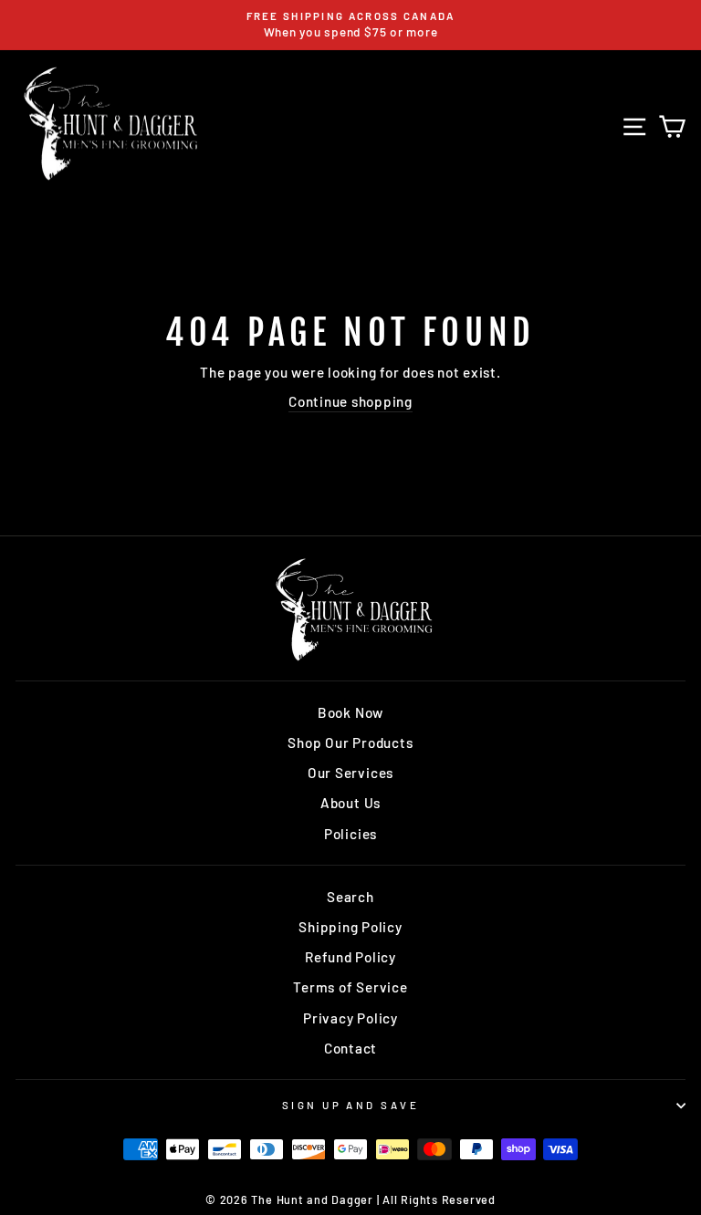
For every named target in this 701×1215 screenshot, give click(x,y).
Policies (350, 834)
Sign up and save (350, 1105)
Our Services (350, 772)
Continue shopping (350, 401)
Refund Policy (350, 957)
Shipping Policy (350, 927)
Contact (350, 1048)
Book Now (350, 712)
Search (350, 896)
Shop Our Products (350, 742)
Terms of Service (350, 987)
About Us (350, 802)
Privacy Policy (350, 1018)
